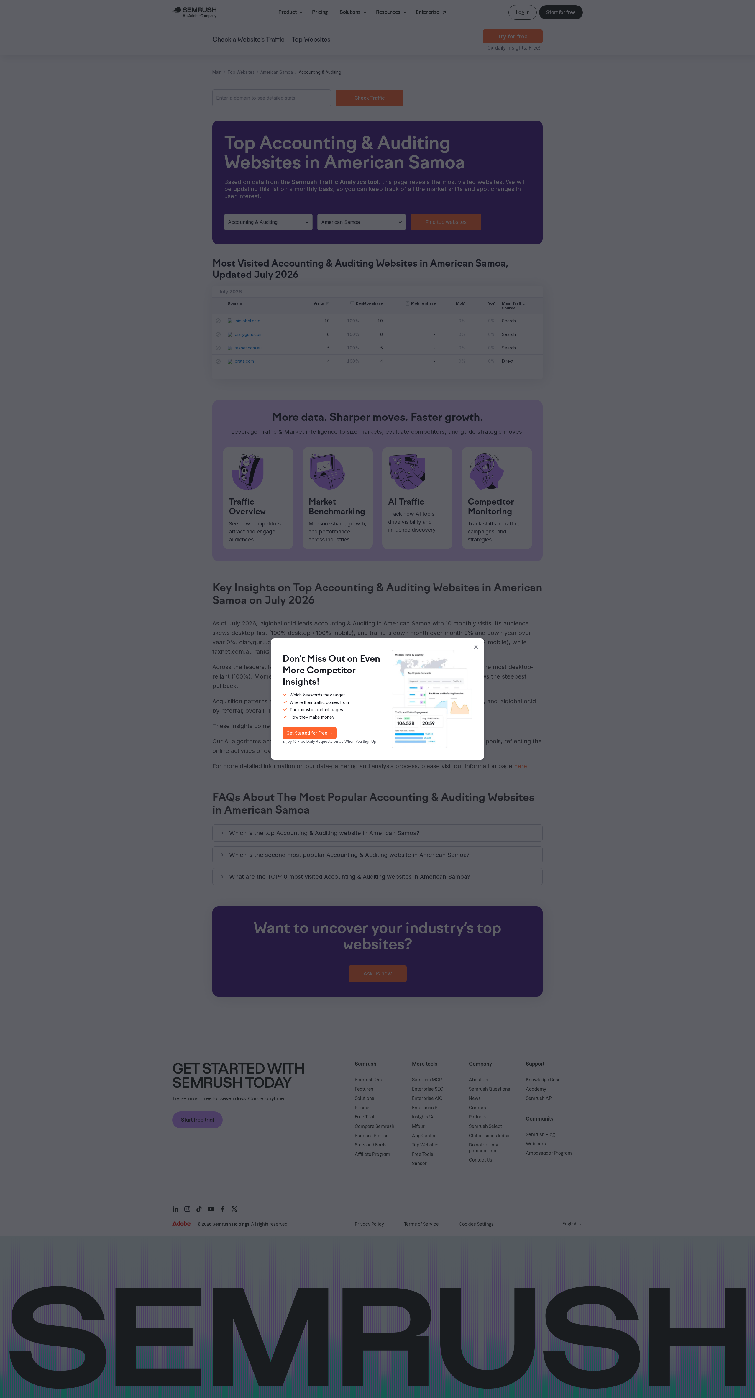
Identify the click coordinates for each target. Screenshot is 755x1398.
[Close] (476, 647)
